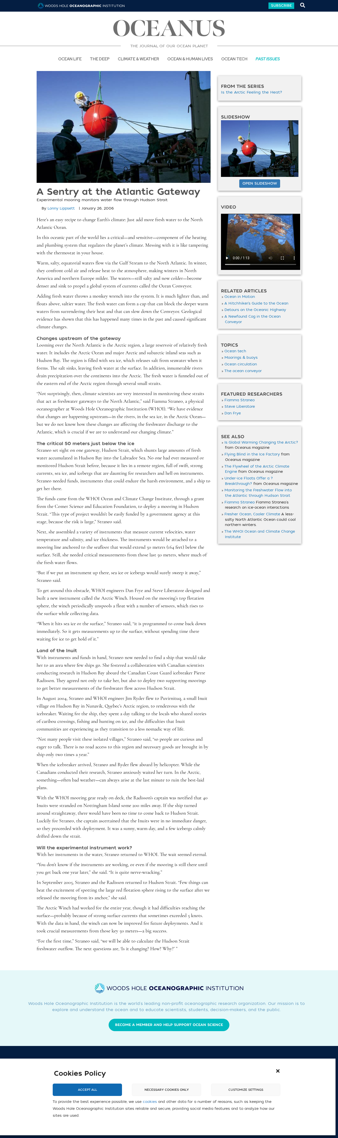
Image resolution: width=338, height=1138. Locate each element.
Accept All (87, 1090)
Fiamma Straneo (239, 400)
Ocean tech (234, 58)
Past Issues (268, 58)
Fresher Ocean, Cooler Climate (252, 514)
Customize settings (245, 1090)
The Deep (100, 58)
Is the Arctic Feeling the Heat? (251, 92)
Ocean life (70, 58)
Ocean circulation (240, 364)
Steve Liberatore (239, 406)
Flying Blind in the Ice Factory (252, 454)
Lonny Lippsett (61, 208)
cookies (150, 1102)
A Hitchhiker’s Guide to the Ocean (256, 303)
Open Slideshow (259, 183)
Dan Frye (232, 413)
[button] (277, 1070)
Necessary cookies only (167, 1090)
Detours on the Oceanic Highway (255, 310)
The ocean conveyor (243, 371)
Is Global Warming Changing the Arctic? (261, 442)
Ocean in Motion (239, 296)
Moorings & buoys (241, 357)
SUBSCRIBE (281, 5)
